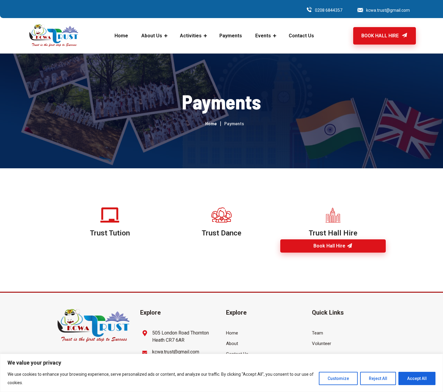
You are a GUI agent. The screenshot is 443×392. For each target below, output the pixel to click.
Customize (338, 378)
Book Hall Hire (380, 36)
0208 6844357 (328, 10)
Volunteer (321, 343)
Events (263, 36)
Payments (230, 36)
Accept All (417, 378)
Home (121, 36)
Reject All (378, 378)
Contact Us (301, 36)
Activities (191, 36)
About (232, 343)
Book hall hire (330, 246)
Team (317, 333)
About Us (151, 36)
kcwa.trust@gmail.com (388, 10)
